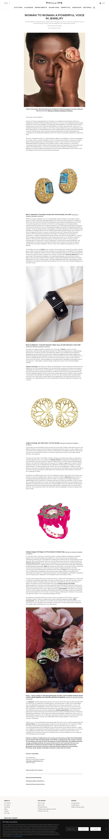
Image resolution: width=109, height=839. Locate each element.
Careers (6, 811)
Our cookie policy (17, 836)
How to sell (41, 805)
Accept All (95, 829)
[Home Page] (54, 3)
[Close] (106, 829)
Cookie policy (75, 805)
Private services (42, 807)
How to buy (41, 803)
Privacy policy (75, 803)
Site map (6, 813)
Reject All (83, 829)
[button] (54, 70)
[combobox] (7, 3)
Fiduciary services (43, 811)
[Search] (94, 7)
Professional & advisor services (47, 809)
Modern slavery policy (77, 807)
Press (5, 809)
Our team (7, 805)
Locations (7, 807)
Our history (7, 803)
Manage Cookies (71, 829)
